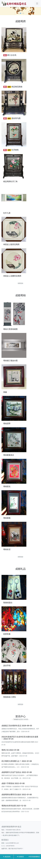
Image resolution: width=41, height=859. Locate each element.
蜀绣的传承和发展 (8, 806)
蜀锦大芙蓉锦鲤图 (10, 329)
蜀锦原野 (6, 423)
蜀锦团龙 (6, 486)
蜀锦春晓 (6, 518)
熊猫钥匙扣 (7, 603)
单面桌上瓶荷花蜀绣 (11, 244)
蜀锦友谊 (6, 549)
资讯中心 (20, 716)
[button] (17, 13)
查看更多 (20, 283)
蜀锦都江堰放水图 (10, 360)
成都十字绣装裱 (7, 783)
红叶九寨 (6, 213)
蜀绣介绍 (5, 750)
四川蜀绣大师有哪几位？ (11, 761)
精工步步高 (11, 55)
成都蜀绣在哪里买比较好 (11, 794)
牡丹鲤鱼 (15, 150)
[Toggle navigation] (37, 3)
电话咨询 (7, 856)
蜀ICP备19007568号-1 (15, 848)
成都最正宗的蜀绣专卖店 (11, 726)
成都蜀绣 (20, 21)
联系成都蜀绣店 (35, 856)
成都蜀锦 (20, 295)
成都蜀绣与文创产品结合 (11, 772)
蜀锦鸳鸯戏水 (8, 455)
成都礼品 (20, 568)
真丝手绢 (6, 665)
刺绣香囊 (6, 634)
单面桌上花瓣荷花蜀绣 (12, 276)
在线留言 (21, 856)
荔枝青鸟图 (16, 118)
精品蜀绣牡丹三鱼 (10, 181)
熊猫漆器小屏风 (9, 697)
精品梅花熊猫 (17, 87)
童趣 (5, 392)
